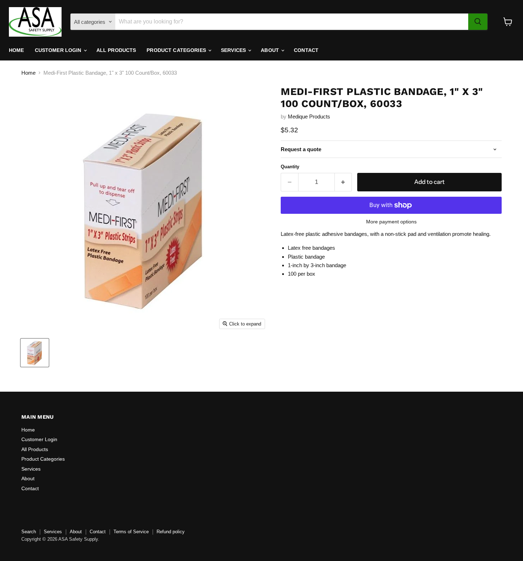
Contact (306, 50)
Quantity (290, 166)
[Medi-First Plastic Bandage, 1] (35, 353)
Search (28, 531)
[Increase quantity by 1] (343, 182)
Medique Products (309, 116)
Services (234, 50)
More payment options (391, 221)
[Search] (477, 22)
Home (16, 50)
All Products (116, 50)
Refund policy (171, 531)
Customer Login (59, 50)
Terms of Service (131, 531)
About (270, 50)
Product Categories (177, 50)
